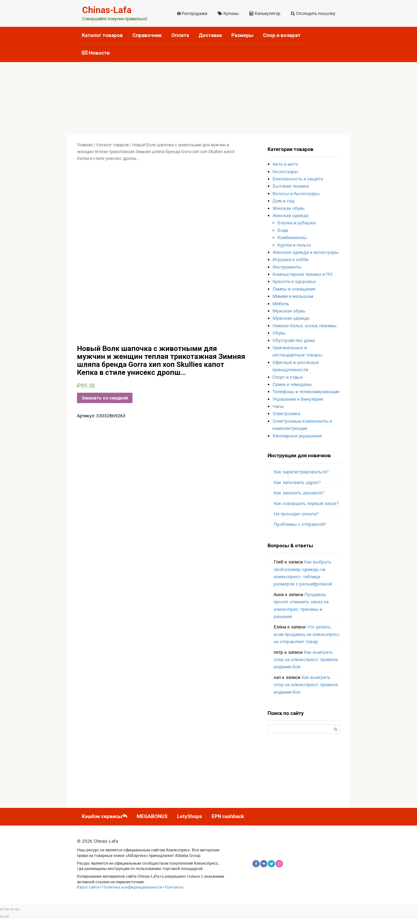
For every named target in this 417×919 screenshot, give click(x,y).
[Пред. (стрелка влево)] (2, 916)
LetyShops (189, 816)
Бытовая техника (290, 186)
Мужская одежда (290, 318)
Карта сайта (88, 887)
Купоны (230, 13)
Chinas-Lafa (107, 10)
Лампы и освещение (293, 289)
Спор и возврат (281, 35)
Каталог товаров (102, 35)
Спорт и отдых (287, 377)
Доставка (210, 35)
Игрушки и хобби (290, 259)
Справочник (147, 35)
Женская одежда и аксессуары (305, 252)
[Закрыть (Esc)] (2, 909)
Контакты (174, 887)
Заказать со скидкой (105, 398)
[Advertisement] (208, 98)
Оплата (180, 35)
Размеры (242, 35)
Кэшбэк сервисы (102, 816)
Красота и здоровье (294, 281)
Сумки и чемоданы (292, 384)
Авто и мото (285, 164)
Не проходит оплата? (296, 514)
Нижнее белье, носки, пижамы (304, 325)
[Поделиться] (7, 909)
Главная (85, 144)
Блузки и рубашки (296, 223)
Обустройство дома (293, 340)
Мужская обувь (289, 311)
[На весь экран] (12, 909)
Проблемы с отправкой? (300, 524)
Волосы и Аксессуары (296, 193)
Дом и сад (283, 201)
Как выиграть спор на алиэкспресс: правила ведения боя (306, 659)
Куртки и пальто (294, 245)
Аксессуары (285, 171)
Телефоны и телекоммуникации (305, 391)
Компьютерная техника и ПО (302, 274)
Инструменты (286, 267)
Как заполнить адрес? (297, 482)
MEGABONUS (152, 816)
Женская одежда (290, 215)
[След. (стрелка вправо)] (7, 916)
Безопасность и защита (297, 179)
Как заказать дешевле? (299, 493)
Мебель (280, 303)
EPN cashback (228, 816)
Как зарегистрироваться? (301, 472)
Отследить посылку (315, 13)
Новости (99, 53)
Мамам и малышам (292, 296)
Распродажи (194, 13)
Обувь (278, 333)
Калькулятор (267, 13)
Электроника (286, 413)
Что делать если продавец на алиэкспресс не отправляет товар (307, 634)
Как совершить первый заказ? (306, 503)
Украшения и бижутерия (297, 399)
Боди (282, 230)
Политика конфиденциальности (132, 887)
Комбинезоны (292, 237)
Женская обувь (288, 208)
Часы (278, 406)
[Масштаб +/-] (17, 909)
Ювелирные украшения (297, 436)
